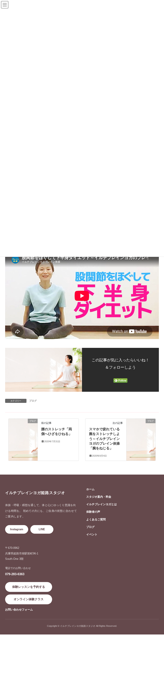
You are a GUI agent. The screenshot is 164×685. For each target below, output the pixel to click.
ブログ (33, 400)
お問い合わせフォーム (19, 609)
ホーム (90, 489)
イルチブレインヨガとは (101, 504)
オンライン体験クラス (29, 599)
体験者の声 (93, 511)
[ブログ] (23, 425)
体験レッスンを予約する (28, 586)
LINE (42, 529)
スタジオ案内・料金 (98, 496)
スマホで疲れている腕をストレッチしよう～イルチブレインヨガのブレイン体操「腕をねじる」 (104, 438)
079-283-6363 (14, 574)
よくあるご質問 (96, 519)
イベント (91, 534)
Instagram (16, 529)
